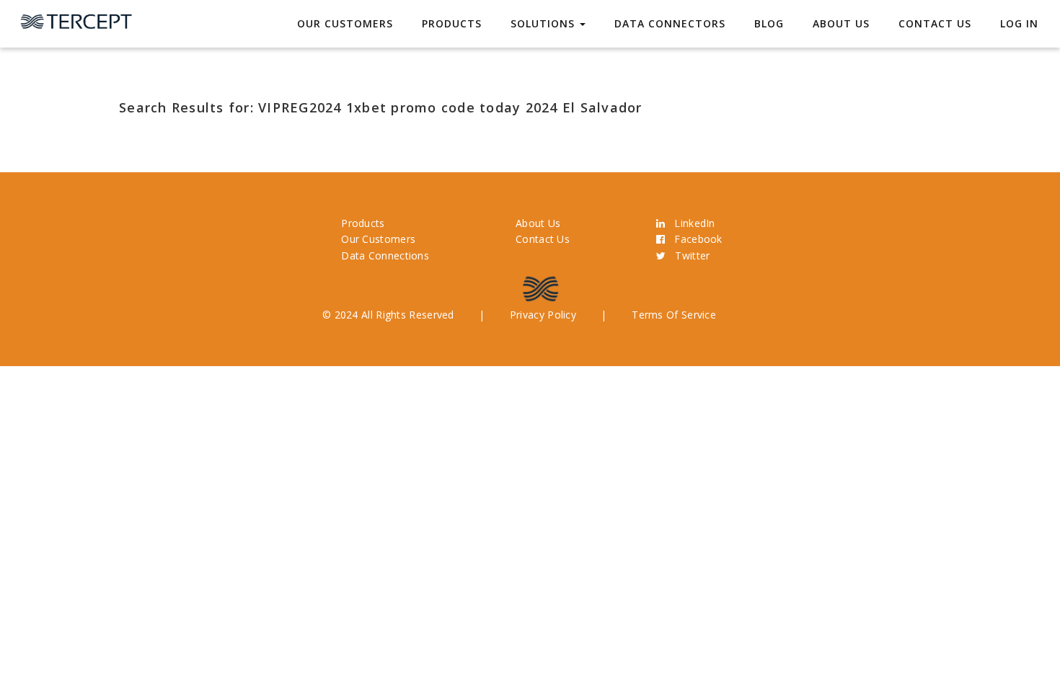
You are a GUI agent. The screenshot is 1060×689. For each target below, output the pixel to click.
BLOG (769, 23)
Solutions (544, 23)
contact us (934, 23)
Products (452, 23)
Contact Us (543, 239)
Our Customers (345, 23)
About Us (841, 23)
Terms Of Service (674, 314)
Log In (1019, 23)
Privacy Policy (543, 314)
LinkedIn (690, 223)
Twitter (688, 255)
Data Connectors (669, 23)
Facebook (693, 239)
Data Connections (385, 255)
